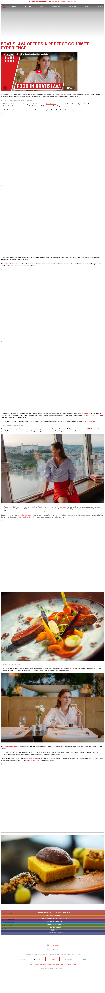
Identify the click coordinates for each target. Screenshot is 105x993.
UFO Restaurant (61, 507)
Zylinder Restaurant (8, 264)
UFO (74, 668)
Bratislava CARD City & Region (95, 415)
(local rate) (52, 1)
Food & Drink (28, 6)
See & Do (13, 6)
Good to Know (72, 6)
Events (41, 6)
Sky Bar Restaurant (25, 515)
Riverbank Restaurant (9, 746)
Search (90, 6)
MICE (86, 6)
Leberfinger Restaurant (83, 413)
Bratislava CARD (56, 6)
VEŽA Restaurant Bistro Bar (95, 429)
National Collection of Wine (31, 758)
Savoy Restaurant (51, 104)
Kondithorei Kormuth (90, 421)
